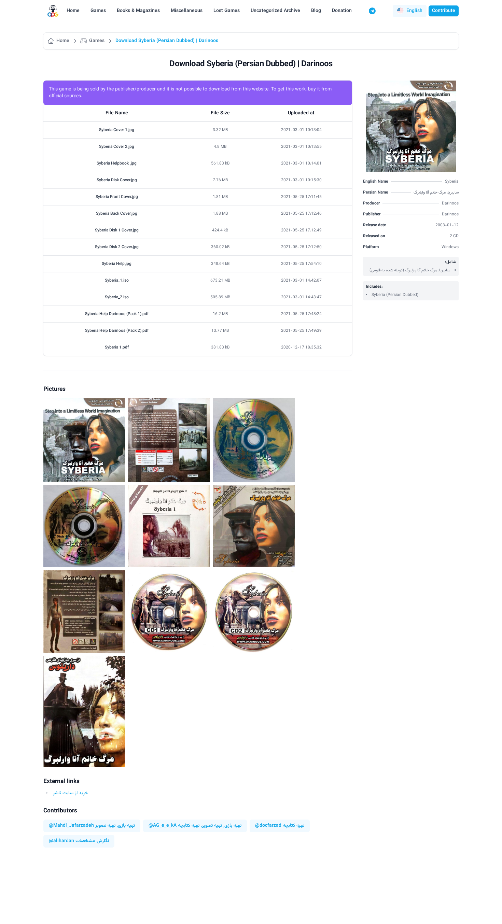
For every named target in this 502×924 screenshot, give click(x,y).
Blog (316, 11)
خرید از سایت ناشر (70, 793)
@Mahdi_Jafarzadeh (71, 825)
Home (73, 11)
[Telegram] (372, 10)
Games (98, 11)
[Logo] (52, 11)
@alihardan (61, 841)
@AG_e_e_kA (163, 825)
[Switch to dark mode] (385, 10)
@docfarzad (268, 825)
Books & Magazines (138, 11)
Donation (342, 11)
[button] (410, 11)
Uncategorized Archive (275, 11)
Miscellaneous (187, 11)
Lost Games (226, 11)
